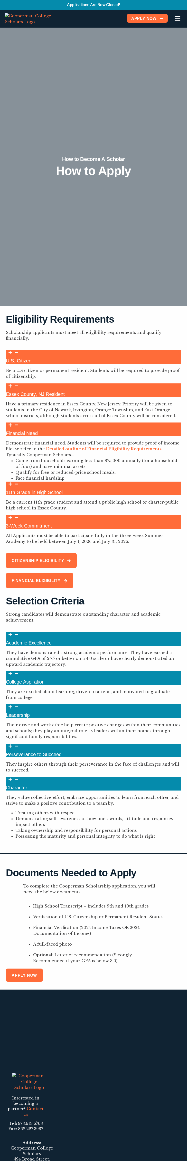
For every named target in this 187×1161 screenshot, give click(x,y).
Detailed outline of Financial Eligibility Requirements (103, 448)
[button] (177, 18)
